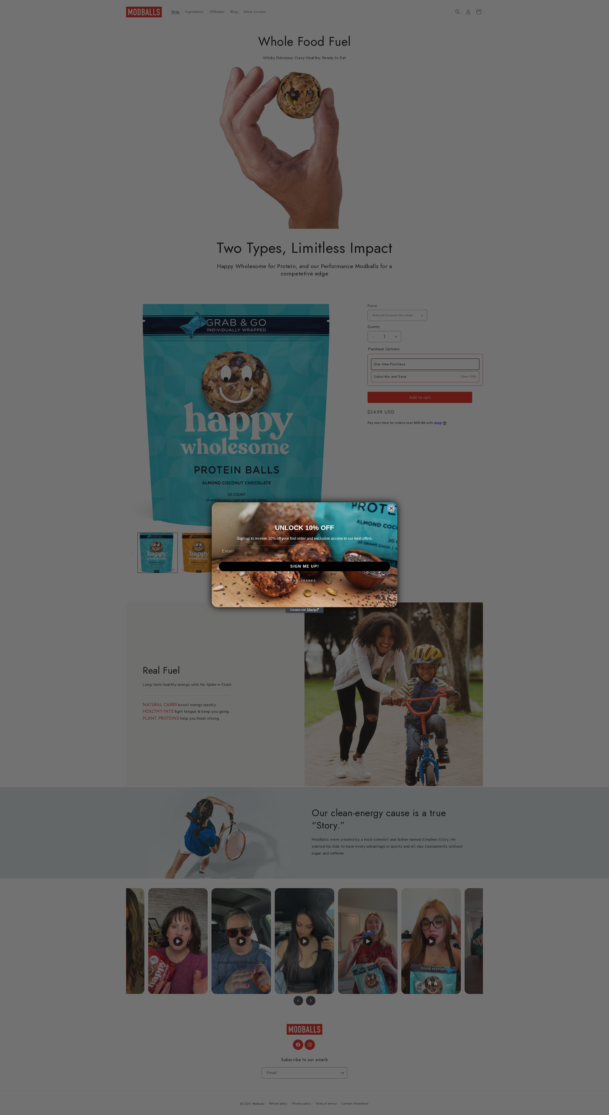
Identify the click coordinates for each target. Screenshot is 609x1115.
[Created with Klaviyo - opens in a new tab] (304, 610)
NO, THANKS (304, 580)
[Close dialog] (391, 508)
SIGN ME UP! (304, 566)
